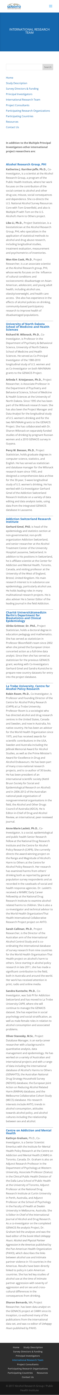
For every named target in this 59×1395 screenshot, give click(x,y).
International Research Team (23, 99)
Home (9, 77)
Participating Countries (19, 116)
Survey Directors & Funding (22, 88)
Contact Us (12, 127)
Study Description (16, 83)
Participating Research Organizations (28, 110)
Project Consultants (17, 105)
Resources (12, 121)
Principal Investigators (19, 94)
